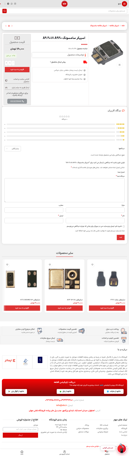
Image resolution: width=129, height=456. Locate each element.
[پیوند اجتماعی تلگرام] (8, 4)
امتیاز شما (121, 172)
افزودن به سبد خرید (17, 69)
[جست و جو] (4, 11)
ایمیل (60, 216)
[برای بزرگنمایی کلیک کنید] (119, 65)
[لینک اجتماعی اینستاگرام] (15, 4)
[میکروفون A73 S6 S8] (64, 279)
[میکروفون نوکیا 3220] (107, 279)
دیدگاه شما (120, 176)
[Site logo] (64, 4)
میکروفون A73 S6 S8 (75, 300)
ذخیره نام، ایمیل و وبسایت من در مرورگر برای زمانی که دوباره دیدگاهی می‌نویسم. (94, 226)
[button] (107, 308)
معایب (61, 205)
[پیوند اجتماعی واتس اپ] (11, 4)
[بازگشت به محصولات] (8, 26)
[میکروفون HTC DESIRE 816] (22, 279)
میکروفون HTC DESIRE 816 (30, 300)
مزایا (123, 205)
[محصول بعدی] (5, 26)
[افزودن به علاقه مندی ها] (92, 264)
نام (123, 216)
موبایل (35, 425)
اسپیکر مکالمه (114, 26)
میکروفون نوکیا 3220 (117, 300)
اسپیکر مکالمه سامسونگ (98, 26)
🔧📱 (121, 448)
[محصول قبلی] (11, 26)
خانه (123, 26)
